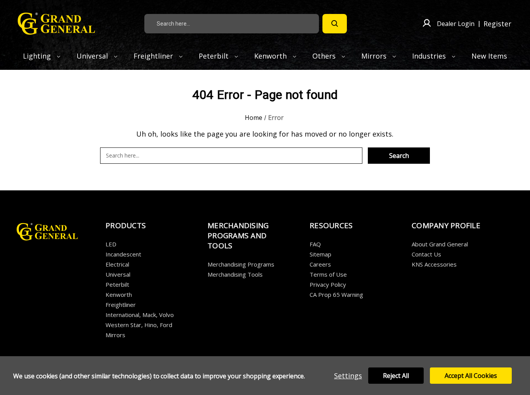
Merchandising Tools (235, 274)
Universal (93, 56)
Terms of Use (328, 274)
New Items (489, 56)
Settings (348, 375)
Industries (430, 56)
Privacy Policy (328, 284)
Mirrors (374, 56)
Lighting (38, 56)
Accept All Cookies (471, 375)
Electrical (117, 264)
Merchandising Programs (241, 264)
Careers (320, 264)
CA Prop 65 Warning (336, 294)
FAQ (315, 244)
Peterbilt (214, 56)
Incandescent (123, 254)
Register (497, 23)
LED (111, 244)
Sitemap (320, 254)
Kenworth (271, 56)
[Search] (334, 23)
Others (325, 56)
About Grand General (440, 244)
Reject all (396, 375)
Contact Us (426, 254)
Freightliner (154, 56)
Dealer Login (456, 23)
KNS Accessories (434, 264)
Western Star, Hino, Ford (139, 325)
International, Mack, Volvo (140, 315)
